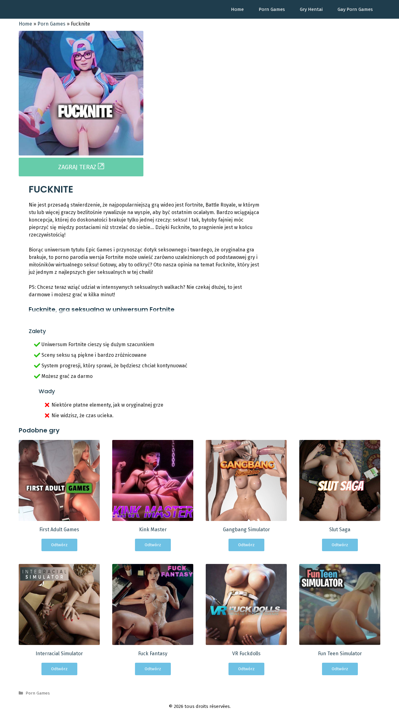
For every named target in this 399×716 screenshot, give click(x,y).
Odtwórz (59, 544)
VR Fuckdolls (246, 653)
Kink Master (153, 529)
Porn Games (272, 9)
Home (237, 9)
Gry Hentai (311, 9)
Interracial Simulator (59, 653)
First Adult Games (59, 529)
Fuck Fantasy (152, 653)
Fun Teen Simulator (340, 653)
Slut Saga (339, 529)
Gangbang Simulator (246, 529)
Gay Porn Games (355, 9)
